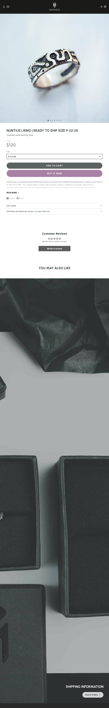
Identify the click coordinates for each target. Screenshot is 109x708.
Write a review (54, 248)
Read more (12, 193)
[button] (48, 120)
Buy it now (54, 173)
